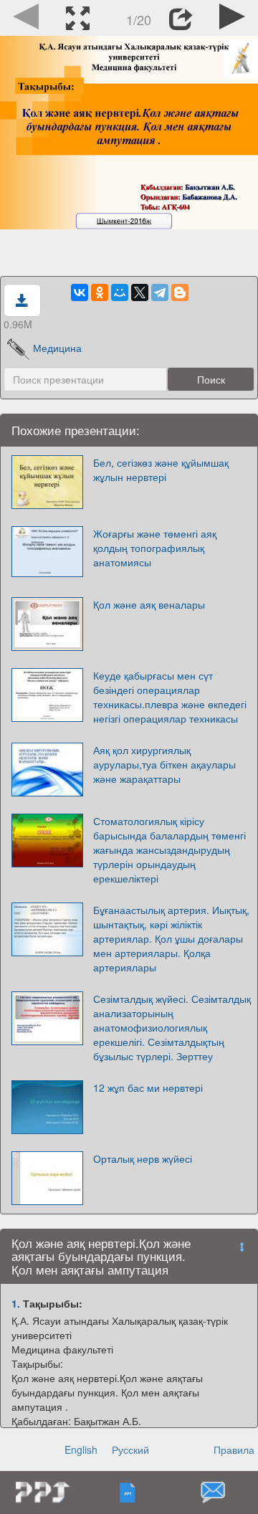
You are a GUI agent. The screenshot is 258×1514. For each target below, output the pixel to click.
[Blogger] (179, 292)
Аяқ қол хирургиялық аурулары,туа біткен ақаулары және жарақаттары (164, 764)
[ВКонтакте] (79, 292)
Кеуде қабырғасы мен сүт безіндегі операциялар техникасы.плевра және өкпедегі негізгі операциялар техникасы (170, 696)
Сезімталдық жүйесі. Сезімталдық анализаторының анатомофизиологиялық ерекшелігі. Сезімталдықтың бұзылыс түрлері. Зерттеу (172, 1027)
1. (15, 1303)
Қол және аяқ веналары (149, 604)
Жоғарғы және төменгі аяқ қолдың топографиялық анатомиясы (154, 547)
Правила (234, 1449)
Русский (130, 1449)
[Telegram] (159, 292)
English (80, 1449)
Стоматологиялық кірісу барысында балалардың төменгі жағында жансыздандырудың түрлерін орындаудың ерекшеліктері (169, 849)
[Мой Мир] (119, 292)
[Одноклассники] (99, 292)
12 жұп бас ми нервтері (148, 1087)
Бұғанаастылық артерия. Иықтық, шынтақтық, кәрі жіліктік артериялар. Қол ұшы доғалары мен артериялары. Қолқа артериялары (171, 938)
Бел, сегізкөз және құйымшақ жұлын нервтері (161, 469)
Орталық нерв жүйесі (142, 1158)
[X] (139, 292)
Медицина (57, 348)
